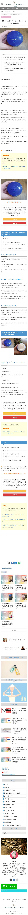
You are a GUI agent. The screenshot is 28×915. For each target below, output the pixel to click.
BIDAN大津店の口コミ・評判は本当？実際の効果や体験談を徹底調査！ (19, 759)
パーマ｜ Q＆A (8, 799)
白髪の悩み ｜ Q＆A (9, 804)
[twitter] (9, 563)
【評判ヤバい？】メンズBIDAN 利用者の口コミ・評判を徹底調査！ (19, 720)
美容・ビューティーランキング (8, 774)
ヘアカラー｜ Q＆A (9, 802)
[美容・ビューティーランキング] (5, 772)
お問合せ (14, 901)
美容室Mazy (9, 899)
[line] (19, 563)
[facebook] (12, 563)
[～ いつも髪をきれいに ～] (14, 3)
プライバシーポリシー (17, 899)
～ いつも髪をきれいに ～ (14, 911)
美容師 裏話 (7, 822)
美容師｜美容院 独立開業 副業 (12, 825)
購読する (5, 890)
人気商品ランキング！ (10, 790)
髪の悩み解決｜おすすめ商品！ (12, 793)
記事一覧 (6, 787)
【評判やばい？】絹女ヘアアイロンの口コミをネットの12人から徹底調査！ (19, 729)
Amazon (15, 219)
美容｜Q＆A (7, 807)
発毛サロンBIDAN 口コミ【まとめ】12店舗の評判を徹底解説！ (19, 739)
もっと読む (15, 630)
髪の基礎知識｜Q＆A (10, 819)
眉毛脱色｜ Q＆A (9, 810)
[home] (17, 879)
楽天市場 (15, 223)
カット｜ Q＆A (8, 796)
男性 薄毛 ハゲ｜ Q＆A (6, 568)
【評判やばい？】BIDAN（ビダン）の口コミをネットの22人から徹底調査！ (19, 749)
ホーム (6, 784)
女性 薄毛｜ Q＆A (9, 813)
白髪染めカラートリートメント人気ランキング (10, 8)
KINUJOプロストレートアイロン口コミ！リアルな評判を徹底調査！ (19, 710)
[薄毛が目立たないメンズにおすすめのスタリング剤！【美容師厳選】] (15, 563)
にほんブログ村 (5, 769)
